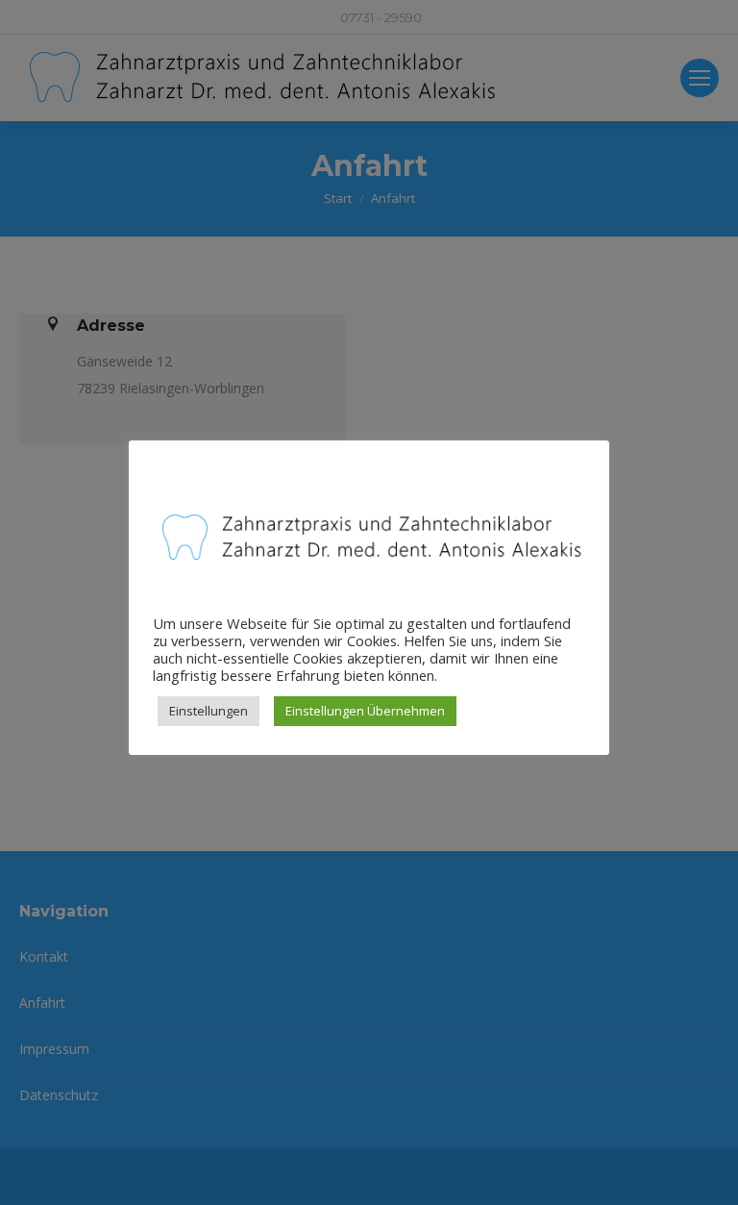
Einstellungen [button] (208, 710)
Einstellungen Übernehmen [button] (365, 710)
